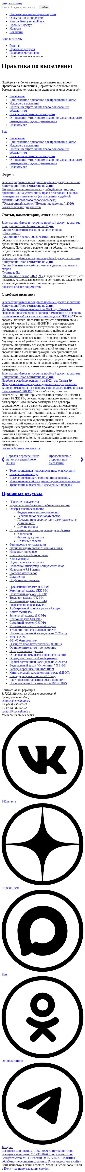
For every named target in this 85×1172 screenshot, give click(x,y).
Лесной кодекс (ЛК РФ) (25, 619)
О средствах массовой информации (33, 658)
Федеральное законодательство (38, 512)
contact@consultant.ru (16, 700)
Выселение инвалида (23, 474)
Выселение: (17, 96)
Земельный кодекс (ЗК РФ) (27, 615)
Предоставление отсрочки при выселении (60, 459)
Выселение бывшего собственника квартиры (40, 477)
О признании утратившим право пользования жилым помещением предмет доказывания (45, 119)
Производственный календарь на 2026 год (38, 662)
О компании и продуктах (26, 17)
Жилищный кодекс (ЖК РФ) (28, 590)
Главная (14, 45)
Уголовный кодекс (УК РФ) (28, 601)
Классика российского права (28, 555)
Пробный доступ (20, 25)
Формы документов (30, 537)
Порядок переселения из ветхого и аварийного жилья (22, 459)
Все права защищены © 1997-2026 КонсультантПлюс (37, 1150)
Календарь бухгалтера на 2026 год (32, 676)
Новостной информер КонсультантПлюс (36, 566)
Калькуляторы (19, 558)
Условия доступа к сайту (64, 1161)
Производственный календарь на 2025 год (38, 633)
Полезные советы (29, 541)
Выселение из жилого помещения (32, 114)
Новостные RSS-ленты (25, 569)
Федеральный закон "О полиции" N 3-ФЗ (37, 665)
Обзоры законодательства (26, 508)
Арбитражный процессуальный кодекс (35, 608)
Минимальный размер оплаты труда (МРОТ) (39, 672)
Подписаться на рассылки (26, 562)
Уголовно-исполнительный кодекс (32, 626)
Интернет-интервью (23, 551)
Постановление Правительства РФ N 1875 (38, 683)
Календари (24, 533)
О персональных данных (26, 651)
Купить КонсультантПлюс (27, 21)
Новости (15, 28)
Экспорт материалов (23, 573)
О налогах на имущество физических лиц (37, 654)
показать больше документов (21, 207)
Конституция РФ (20, 612)
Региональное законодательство (38, 516)
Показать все (18, 124)
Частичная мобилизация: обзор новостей (36, 679)
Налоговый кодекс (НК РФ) (28, 594)
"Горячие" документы (24, 501)
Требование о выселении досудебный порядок (40, 484)
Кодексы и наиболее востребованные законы (39, 505)
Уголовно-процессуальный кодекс (32, 629)
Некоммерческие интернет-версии (32, 14)
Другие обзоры (27, 526)
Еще (4, 131)
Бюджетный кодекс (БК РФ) (28, 604)
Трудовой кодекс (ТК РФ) (26, 597)
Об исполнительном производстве (32, 647)
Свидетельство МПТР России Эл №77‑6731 (31, 1158)
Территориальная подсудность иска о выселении (42, 470)
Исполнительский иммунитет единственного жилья (44, 481)
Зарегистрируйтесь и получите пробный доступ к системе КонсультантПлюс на (41, 183)
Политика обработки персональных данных (38, 1159)
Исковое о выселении (24, 103)
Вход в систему (12, 3)
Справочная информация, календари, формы (39, 530)
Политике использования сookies (26, 1168)
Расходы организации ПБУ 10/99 (31, 669)
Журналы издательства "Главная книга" (36, 548)
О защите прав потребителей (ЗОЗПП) (35, 644)
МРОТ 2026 (17, 637)
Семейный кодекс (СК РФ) (27, 622)
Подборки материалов (24, 52)
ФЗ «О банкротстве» (23, 640)
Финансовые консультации (27, 544)
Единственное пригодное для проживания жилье (42, 99)
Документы (17, 576)
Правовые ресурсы (22, 49)
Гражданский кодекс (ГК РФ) (29, 587)
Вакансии (16, 32)
